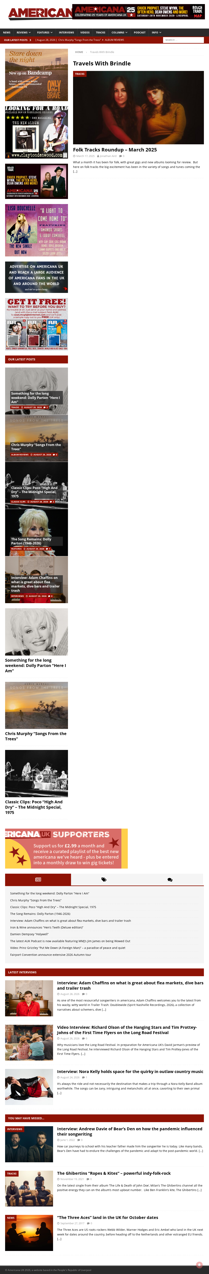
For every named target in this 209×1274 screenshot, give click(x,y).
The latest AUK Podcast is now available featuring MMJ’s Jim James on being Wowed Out (70, 941)
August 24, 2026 (69, 1077)
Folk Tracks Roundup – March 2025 (115, 149)
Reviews (22, 32)
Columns (118, 32)
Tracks (100, 32)
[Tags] (104, 879)
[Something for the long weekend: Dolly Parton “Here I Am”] (36, 632)
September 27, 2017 (72, 1223)
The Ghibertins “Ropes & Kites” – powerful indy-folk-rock (114, 1173)
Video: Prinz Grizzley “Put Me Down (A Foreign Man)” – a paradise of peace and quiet (67, 948)
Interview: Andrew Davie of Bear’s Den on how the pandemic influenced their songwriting (129, 1131)
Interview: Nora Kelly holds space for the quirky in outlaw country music (130, 1071)
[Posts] (38, 879)
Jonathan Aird (108, 156)
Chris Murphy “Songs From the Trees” (36, 447)
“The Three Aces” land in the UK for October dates (107, 1217)
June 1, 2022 (67, 1140)
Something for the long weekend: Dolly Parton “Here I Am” (35, 397)
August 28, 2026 (33, 407)
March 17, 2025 (85, 156)
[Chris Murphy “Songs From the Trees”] (36, 438)
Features (43, 32)
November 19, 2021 (72, 1179)
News (6, 32)
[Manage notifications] (199, 1265)
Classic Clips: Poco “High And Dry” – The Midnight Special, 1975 (34, 492)
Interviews (66, 32)
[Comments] (170, 879)
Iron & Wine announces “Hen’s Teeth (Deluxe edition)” (46, 927)
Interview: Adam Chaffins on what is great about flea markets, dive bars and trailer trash (35, 584)
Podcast (140, 32)
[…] (75, 171)
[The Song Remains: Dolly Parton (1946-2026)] (36, 532)
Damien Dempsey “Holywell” (29, 934)
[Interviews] (29, 998)
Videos (85, 32)
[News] (29, 1233)
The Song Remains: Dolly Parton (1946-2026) (31, 541)
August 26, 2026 (69, 1038)
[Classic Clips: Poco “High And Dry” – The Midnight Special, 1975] (36, 773)
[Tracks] (29, 1189)
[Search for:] (183, 40)
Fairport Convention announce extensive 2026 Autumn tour (50, 955)
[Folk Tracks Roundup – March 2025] (138, 107)
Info (155, 32)
